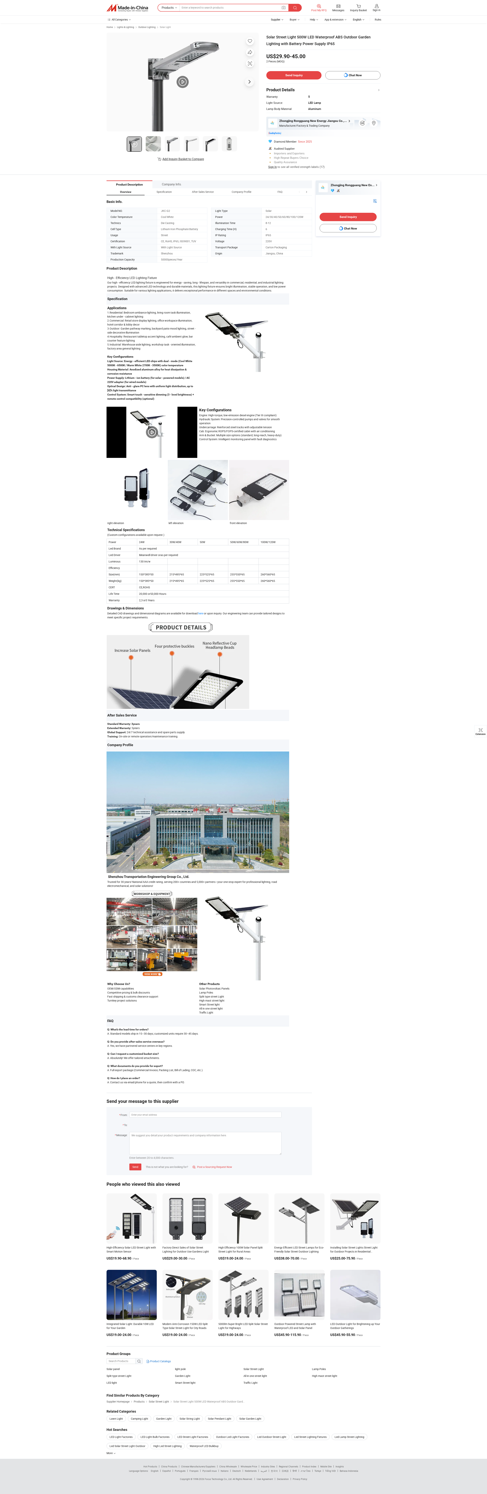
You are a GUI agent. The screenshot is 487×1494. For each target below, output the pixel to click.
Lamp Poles (319, 1369)
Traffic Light (251, 1382)
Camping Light (139, 1418)
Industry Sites (268, 1466)
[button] (299, 191)
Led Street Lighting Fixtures (310, 1437)
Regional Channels (288, 1466)
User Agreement (265, 1478)
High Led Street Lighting (167, 1446)
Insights (340, 1466)
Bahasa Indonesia (349, 1470)
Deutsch (236, 1470)
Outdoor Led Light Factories (232, 1437)
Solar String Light (190, 1418)
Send (135, 1167)
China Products (169, 1466)
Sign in (376, 10)
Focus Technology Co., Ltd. (219, 1478)
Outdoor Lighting (147, 27)
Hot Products (150, 1466)
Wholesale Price (249, 1466)
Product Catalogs (160, 1361)
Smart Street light (185, 1382)
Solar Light (165, 27)
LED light (112, 1382)
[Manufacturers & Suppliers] (127, 8)
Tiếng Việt (330, 1470)
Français (193, 1470)
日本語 (285, 1470)
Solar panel (113, 1369)
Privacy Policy (300, 1478)
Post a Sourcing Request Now (212, 1167)
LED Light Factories (121, 1437)
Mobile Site (326, 1466)
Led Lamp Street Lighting (349, 1437)
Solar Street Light (254, 1369)
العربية (264, 1470)
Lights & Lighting (125, 27)
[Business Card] (375, 201)
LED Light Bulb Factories (155, 1437)
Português (180, 1470)
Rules (378, 19)
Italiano (224, 1470)
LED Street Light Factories (192, 1437)
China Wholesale (228, 1466)
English (154, 1470)
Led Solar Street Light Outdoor (127, 1446)
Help (312, 19)
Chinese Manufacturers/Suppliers (198, 1466)
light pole (180, 1369)
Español (166, 1470)
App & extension (334, 19)
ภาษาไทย (305, 1470)
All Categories (120, 19)
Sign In (272, 167)
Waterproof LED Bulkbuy (204, 1446)
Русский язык (209, 1470)
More (110, 1453)
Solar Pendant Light (219, 1418)
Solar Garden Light (250, 1418)
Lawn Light (116, 1418)
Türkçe (317, 1470)
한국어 (274, 1470)
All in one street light (255, 1376)
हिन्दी (295, 1470)
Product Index (309, 1466)
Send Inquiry (294, 75)
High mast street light (324, 1376)
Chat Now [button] (355, 75)
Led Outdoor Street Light (271, 1437)
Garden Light (182, 1376)
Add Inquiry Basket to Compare (183, 159)
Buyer (293, 19)
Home (110, 27)
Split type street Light (119, 1376)
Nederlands (251, 1470)
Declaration (283, 1478)
